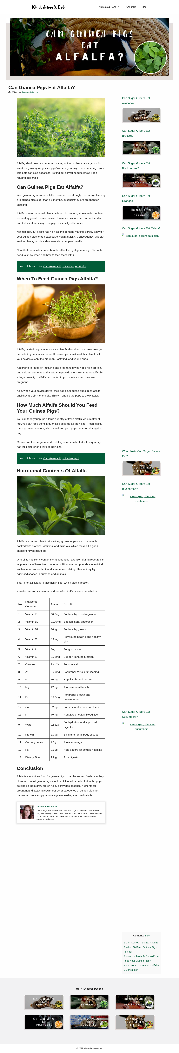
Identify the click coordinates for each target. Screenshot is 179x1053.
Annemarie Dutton (30, 92)
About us (131, 7)
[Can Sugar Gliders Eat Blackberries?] (141, 185)
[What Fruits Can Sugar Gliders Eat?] (141, 473)
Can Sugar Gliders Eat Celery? (141, 228)
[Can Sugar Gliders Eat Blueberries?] (141, 701)
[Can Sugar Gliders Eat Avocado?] (141, 120)
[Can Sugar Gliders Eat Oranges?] (141, 218)
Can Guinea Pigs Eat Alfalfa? (141, 942)
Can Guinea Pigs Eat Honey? (61, 458)
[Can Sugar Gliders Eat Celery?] (141, 440)
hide (147, 935)
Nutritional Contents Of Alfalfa (141, 965)
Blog (144, 7)
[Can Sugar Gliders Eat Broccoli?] (141, 153)
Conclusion (131, 969)
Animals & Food (107, 7)
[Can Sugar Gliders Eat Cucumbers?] (141, 929)
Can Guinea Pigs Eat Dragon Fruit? (64, 266)
